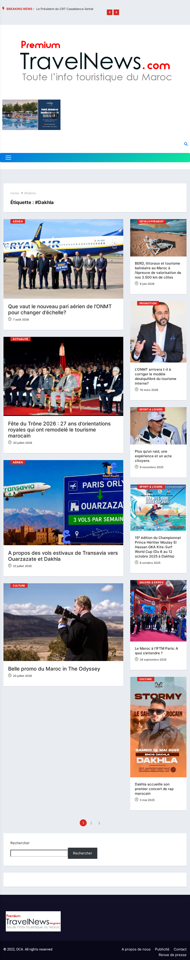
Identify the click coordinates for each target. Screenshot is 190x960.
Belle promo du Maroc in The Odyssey (54, 669)
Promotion (148, 303)
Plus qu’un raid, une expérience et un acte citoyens (153, 456)
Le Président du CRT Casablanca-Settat (64, 9)
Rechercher (20, 843)
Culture (19, 585)
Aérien (18, 221)
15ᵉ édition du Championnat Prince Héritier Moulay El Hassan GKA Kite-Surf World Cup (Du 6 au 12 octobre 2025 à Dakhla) (158, 546)
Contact (180, 949)
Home (14, 193)
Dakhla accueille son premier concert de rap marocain (154, 789)
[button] (109, 12)
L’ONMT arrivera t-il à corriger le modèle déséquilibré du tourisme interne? (155, 376)
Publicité (162, 949)
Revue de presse (173, 955)
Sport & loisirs (151, 409)
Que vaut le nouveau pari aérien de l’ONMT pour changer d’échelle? (60, 309)
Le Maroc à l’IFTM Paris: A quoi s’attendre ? (156, 650)
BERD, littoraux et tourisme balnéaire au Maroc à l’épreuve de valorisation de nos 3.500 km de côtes (158, 270)
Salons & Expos (151, 582)
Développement (151, 221)
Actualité (20, 339)
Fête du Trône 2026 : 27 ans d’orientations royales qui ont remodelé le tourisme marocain (59, 430)
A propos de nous (136, 949)
